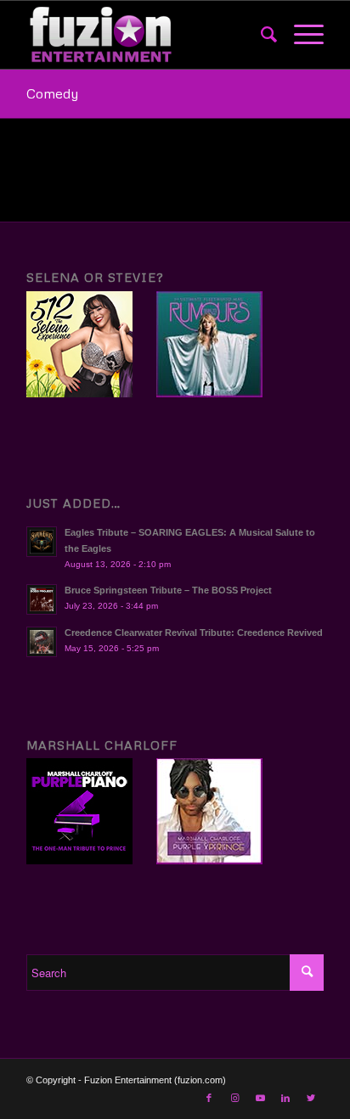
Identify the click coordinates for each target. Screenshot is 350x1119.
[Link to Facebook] (209, 1098)
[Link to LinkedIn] (285, 1098)
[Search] (260, 35)
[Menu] (300, 35)
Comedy (52, 93)
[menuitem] (260, 35)
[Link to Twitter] (311, 1098)
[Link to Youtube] (260, 1098)
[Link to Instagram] (234, 1098)
